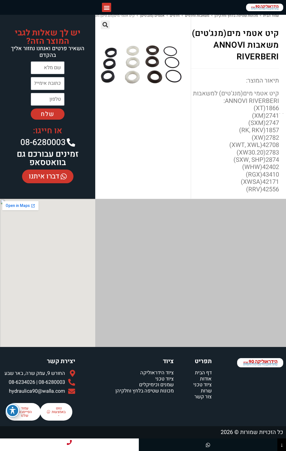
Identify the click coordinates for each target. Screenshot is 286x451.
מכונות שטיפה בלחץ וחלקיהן (236, 15)
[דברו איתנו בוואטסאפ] (208, 444)
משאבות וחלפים (197, 15)
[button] (106, 7)
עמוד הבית (271, 15)
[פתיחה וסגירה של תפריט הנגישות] (12, 410)
